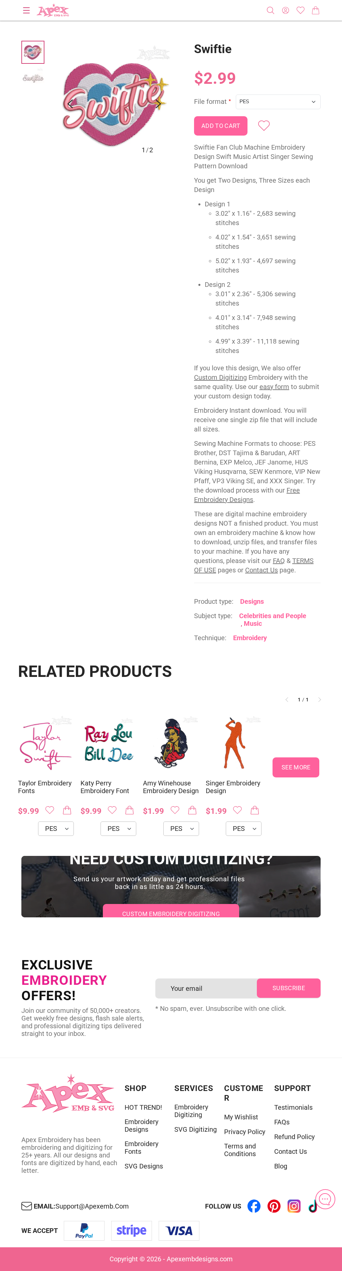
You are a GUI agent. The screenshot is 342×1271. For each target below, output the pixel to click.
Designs (252, 601)
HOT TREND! (143, 1107)
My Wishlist (241, 1117)
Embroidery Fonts (141, 1147)
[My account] (286, 10)
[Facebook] (254, 1206)
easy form (274, 387)
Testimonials (293, 1107)
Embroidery (250, 638)
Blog (280, 1166)
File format (210, 102)
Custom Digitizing (220, 377)
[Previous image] (70, 104)
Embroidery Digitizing (191, 1111)
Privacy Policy (244, 1132)
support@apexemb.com (92, 1206)
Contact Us (261, 570)
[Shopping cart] (316, 10)
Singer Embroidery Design (233, 787)
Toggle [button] (26, 10)
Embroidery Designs (141, 1125)
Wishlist (301, 10)
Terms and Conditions (240, 1150)
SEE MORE (296, 767)
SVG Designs (144, 1166)
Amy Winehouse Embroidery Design (171, 787)
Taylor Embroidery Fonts (44, 787)
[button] (114, 104)
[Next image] (158, 104)
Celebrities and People (272, 616)
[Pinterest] (274, 1206)
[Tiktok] (314, 1206)
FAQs (282, 1122)
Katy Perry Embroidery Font (104, 787)
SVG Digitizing (195, 1129)
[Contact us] (325, 1199)
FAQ (279, 561)
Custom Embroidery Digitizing (171, 913)
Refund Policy (294, 1137)
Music (253, 623)
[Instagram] (294, 1206)
